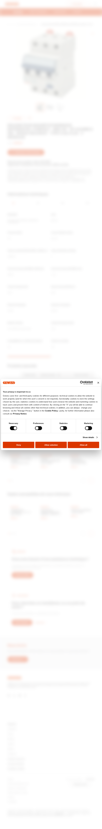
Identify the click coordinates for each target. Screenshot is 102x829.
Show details (88, 437)
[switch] (38, 428)
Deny (18, 445)
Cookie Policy (51, 411)
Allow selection (51, 445)
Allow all (83, 445)
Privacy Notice (19, 414)
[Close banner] (98, 383)
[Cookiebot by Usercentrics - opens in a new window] (82, 383)
